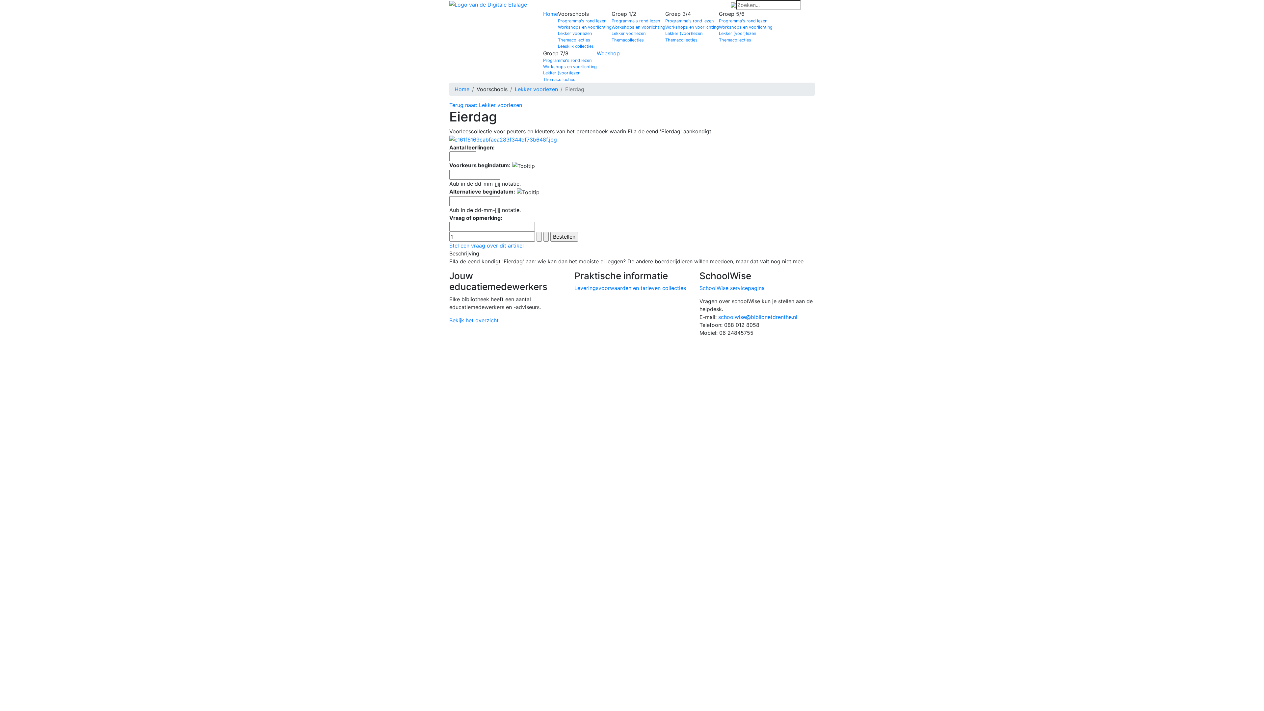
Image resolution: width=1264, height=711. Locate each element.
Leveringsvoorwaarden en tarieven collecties (630, 288)
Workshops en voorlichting (585, 27)
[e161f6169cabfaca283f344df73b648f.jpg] (503, 139)
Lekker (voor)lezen (683, 33)
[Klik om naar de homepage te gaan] (488, 4)
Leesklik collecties (576, 46)
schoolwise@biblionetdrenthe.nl (757, 317)
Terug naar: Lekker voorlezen (485, 105)
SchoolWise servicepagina (732, 288)
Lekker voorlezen (575, 33)
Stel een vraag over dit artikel (486, 245)
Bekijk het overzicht (474, 320)
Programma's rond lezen (582, 20)
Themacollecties (574, 40)
